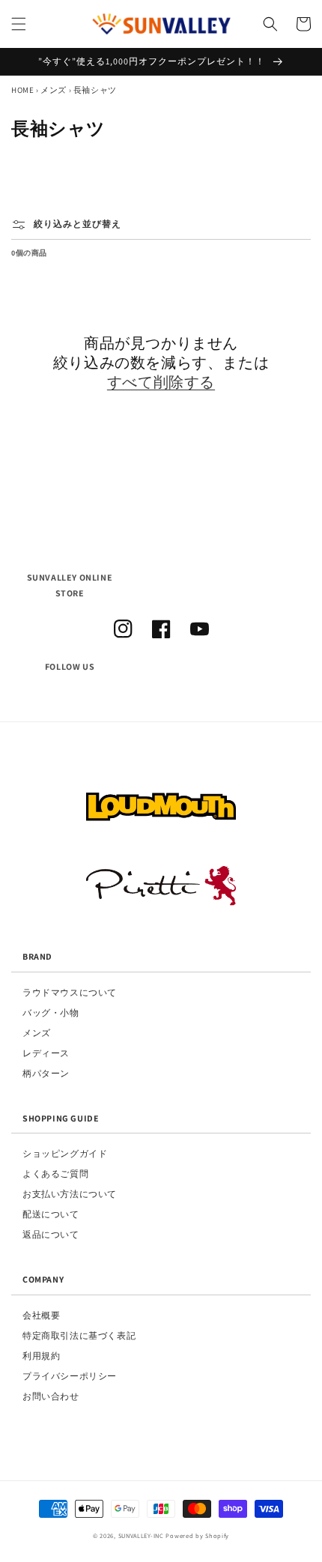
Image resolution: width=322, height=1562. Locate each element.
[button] (18, 23)
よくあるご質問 (55, 1173)
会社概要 (41, 1315)
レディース (46, 1053)
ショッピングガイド (64, 1153)
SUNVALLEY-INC (141, 1535)
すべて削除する (161, 382)
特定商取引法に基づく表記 (79, 1335)
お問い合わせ (50, 1396)
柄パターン (46, 1073)
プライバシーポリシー (69, 1375)
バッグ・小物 (50, 1012)
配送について (50, 1214)
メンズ (53, 90)
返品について (50, 1234)
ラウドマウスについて (69, 992)
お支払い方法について (69, 1193)
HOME (22, 90)
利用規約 (41, 1355)
